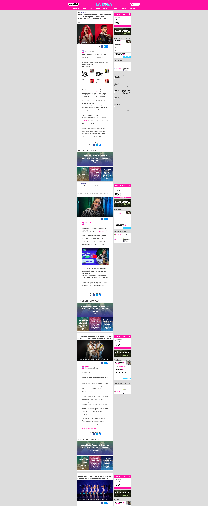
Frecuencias (132, 8)
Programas (123, 8)
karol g (83, 138)
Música (84, 8)
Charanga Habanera (92, 428)
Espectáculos (76, 8)
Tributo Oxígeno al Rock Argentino (126, 69)
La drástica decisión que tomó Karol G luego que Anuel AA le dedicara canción (99, 82)
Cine (91, 8)
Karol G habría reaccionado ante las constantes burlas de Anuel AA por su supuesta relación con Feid (99, 73)
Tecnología (105, 8)
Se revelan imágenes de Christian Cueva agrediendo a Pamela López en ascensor (126, 92)
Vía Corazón (126, 388)
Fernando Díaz (80, 192)
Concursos (114, 8)
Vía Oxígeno (126, 70)
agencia (91, 138)
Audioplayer (91, 195)
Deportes (97, 8)
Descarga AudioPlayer (104, 0)
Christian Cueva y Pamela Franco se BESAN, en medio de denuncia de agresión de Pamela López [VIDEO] (126, 86)
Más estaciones (110, 0)
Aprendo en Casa (96, 0)
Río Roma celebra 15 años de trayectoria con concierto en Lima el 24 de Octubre (126, 64)
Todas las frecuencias (122, 26)
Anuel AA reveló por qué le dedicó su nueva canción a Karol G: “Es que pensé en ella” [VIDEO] (85, 83)
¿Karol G (79, 21)
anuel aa (87, 138)
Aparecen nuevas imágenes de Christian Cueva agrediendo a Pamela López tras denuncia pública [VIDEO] (126, 98)
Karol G (97, 91)
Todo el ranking (126, 56)
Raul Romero (84, 428)
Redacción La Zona (88, 50)
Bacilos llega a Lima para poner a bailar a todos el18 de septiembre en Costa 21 (126, 235)
